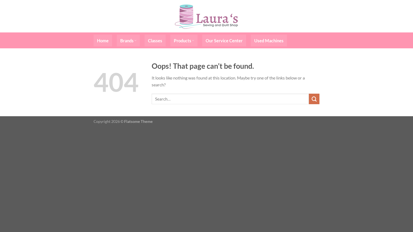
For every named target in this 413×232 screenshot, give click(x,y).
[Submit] (314, 99)
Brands (127, 40)
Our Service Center (224, 40)
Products (182, 40)
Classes (155, 40)
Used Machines (269, 40)
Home (103, 40)
